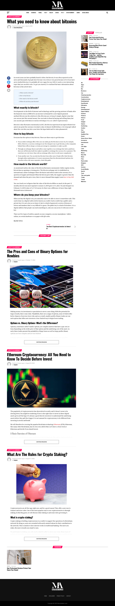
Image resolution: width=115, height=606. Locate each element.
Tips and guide (85, 175)
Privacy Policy (60, 596)
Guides (57, 12)
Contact (68, 596)
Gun (82, 130)
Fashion (83, 113)
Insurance (84, 140)
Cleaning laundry (86, 95)
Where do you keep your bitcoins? (29, 101)
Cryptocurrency (85, 99)
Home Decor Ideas (86, 138)
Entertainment (70, 12)
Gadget (83, 122)
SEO (82, 165)
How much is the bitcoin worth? (29, 98)
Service (83, 167)
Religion (83, 163)
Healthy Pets (84, 134)
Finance (83, 115)
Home (27, 12)
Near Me (83, 155)
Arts (82, 87)
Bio (82, 89)
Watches (83, 181)
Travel (40, 12)
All (82, 82)
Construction (85, 97)
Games (78, 12)
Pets (62, 12)
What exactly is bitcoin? (26, 93)
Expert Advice (85, 111)
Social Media (85, 12)
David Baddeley (18, 27)
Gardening (84, 126)
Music (83, 153)
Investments (84, 142)
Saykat (16, 261)
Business (33, 12)
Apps (82, 84)
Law (82, 144)
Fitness (83, 117)
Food (82, 120)
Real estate (84, 161)
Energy (83, 107)
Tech (45, 12)
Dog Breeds (84, 103)
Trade (83, 177)
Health (51, 12)
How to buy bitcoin (25, 95)
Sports (83, 171)
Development (85, 101)
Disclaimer (52, 596)
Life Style (84, 146)
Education (84, 105)
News (82, 157)
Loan (82, 148)
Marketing (84, 150)
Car (82, 93)
